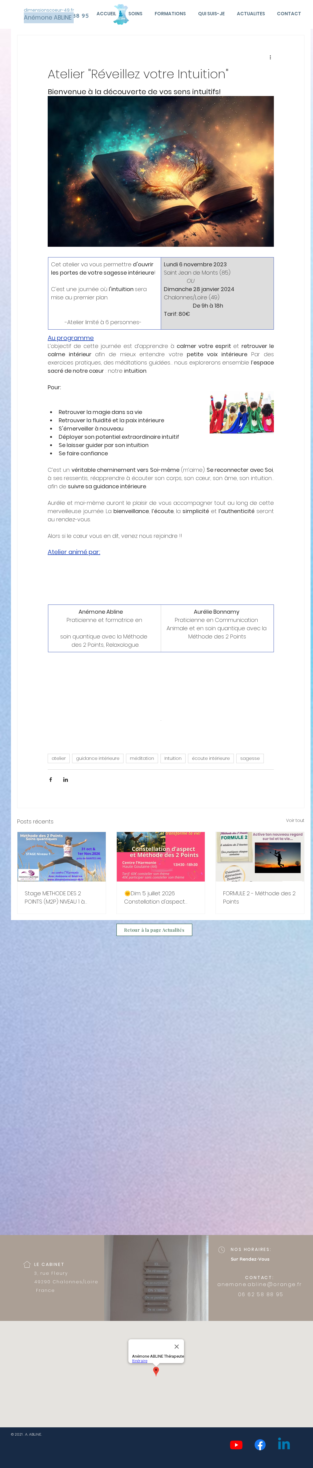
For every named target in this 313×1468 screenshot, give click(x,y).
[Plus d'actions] (270, 57)
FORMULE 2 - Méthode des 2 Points (259, 897)
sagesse (250, 758)
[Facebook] (260, 1444)
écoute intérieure (211, 758)
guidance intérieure (98, 758)
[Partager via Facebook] (50, 779)
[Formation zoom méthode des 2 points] (260, 857)
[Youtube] (236, 1444)
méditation (142, 758)
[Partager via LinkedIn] (65, 779)
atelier (59, 758)
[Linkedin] (284, 1444)
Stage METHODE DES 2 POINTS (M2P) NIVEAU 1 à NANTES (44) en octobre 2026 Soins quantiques (56, 897)
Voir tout (295, 820)
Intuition (173, 758)
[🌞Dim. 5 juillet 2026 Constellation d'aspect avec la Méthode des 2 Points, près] (161, 857)
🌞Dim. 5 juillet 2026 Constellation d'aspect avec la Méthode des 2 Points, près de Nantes (155, 897)
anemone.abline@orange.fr (259, 1284)
